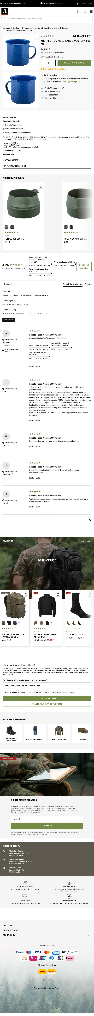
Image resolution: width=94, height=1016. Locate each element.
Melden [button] (31, 366)
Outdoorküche (28, 28)
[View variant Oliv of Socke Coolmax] (73, 623)
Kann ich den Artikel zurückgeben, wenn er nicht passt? (25, 680)
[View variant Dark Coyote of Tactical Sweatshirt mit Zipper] (36, 623)
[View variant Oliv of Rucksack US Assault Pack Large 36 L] (3, 623)
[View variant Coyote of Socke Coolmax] (68, 623)
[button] (6, 295)
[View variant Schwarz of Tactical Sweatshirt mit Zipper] (47, 623)
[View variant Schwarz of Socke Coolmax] (79, 623)
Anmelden (47, 826)
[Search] (4, 18)
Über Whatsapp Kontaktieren (48, 704)
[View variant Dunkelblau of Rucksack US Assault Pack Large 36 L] (14, 623)
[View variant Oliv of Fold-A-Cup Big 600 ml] (66, 227)
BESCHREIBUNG (9, 117)
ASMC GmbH (54, 988)
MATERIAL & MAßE (10, 160)
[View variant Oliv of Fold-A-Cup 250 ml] (6, 227)
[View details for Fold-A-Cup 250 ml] (23, 203)
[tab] (72, 285)
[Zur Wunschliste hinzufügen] (36, 37)
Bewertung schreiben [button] (84, 266)
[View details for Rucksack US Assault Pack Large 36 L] (14, 605)
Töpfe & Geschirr (44, 28)
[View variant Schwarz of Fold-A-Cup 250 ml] (12, 227)
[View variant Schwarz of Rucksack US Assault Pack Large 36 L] (9, 623)
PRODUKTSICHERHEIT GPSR (14, 166)
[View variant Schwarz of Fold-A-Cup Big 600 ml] (71, 227)
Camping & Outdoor (11, 28)
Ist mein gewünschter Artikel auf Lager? (19, 665)
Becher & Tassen (61, 28)
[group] (15, 265)
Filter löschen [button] (8, 320)
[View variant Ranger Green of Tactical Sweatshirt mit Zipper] (41, 623)
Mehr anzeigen (86, 541)
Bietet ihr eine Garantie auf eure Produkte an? (21, 686)
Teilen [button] (38, 366)
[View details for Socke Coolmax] (79, 605)
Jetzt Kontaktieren (47, 698)
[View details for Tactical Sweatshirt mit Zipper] (47, 605)
